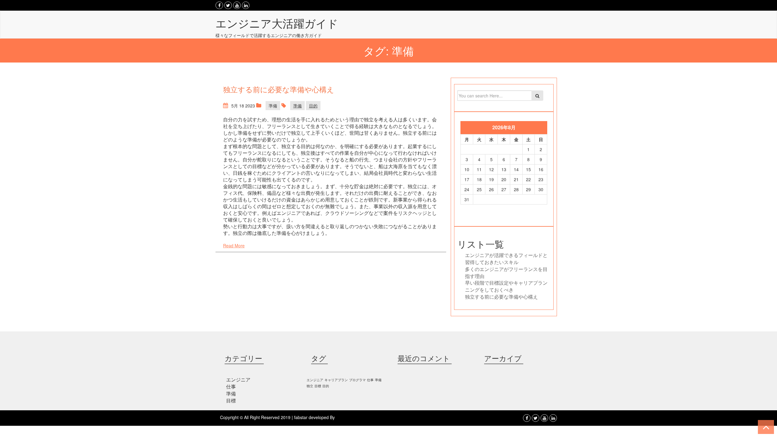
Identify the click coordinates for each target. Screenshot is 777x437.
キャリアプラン (336, 380)
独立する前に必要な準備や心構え (501, 296)
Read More (234, 245)
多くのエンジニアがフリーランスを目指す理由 (506, 272)
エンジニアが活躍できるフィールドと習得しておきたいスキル (506, 259)
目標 (231, 400)
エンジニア (238, 379)
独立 (310, 386)
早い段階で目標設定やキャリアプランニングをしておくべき (506, 286)
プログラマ (357, 380)
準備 (273, 106)
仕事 (231, 386)
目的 (313, 106)
